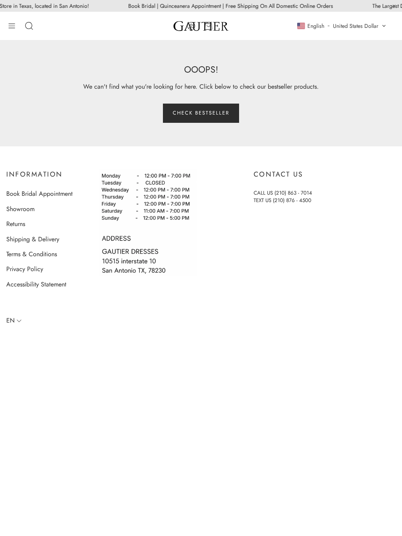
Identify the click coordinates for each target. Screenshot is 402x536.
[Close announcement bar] (394, 6)
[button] (11, 26)
